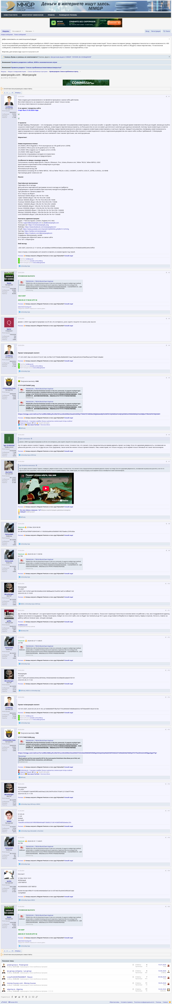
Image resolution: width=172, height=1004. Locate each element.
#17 (169, 811)
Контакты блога (45, 425)
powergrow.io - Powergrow (17, 965)
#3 (169, 318)
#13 (169, 670)
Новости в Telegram (26, 423)
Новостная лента (11, 15)
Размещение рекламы (68, 15)
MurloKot (9, 472)
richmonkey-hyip (9, 388)
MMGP (5, 1002)
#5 (169, 378)
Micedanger (9, 594)
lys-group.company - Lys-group (19, 971)
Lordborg (5, 78)
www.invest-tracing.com (24, 307)
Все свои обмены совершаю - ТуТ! (30, 510)
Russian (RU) (14, 1002)
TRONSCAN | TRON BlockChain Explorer (39, 281)
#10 (169, 583)
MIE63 (9, 821)
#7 (169, 461)
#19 (169, 870)
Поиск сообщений (20, 34)
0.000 (14, 339)
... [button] (9, 92)
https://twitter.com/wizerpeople (35, 231)
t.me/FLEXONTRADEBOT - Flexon (20, 977)
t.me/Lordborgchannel (39, 262)
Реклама (20, 256)
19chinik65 (9, 534)
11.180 (14, 117)
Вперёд (17, 92)
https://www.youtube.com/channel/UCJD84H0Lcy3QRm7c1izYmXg (46, 229)
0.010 (14, 456)
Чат (35, 423)
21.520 (14, 891)
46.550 (14, 293)
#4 (169, 345)
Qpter (9, 329)
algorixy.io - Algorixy (15, 989)
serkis (9, 881)
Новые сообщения (7, 34)
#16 (169, 784)
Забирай (23, 512)
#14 (169, 697)
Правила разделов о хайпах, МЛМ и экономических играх (34, 62)
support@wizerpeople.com (32, 223)
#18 (169, 837)
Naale (9, 283)
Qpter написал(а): (24, 439)
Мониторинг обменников (32, 15)
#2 (169, 272)
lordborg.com (29, 259)
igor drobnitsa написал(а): (27, 465)
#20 (169, 906)
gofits (9, 621)
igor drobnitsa (9, 445)
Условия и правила (127, 1002)
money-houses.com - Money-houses (21, 983)
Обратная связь (114, 1002)
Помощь (158, 1002)
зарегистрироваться (30, 52)
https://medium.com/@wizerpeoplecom (38, 233)
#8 (169, 524)
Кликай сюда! (68, 256)
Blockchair (22, 756)
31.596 (14, 482)
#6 (169, 435)
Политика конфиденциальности (144, 1002)
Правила (51, 15)
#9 (169, 550)
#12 (169, 637)
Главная (165, 1002)
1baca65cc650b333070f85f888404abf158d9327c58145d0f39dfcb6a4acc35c (44, 822)
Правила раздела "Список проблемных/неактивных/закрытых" (36, 67)
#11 (169, 610)
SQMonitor (163, 991)
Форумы (5, 31)
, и (30, 604)
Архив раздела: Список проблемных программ (33, 967)
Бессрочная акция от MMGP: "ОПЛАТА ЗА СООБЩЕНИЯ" (71, 57)
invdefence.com (22, 625)
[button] (22, 31)
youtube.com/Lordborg (36, 261)
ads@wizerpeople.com (51, 223)
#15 (169, 729)
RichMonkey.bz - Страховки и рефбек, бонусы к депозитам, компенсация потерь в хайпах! (46, 421)
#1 (169, 96)
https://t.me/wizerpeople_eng (38, 225)
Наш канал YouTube (33, 425)
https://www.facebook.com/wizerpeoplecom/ (40, 227)
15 (12, 92)
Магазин (29, 31)
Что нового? (16, 31)
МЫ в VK (22, 425)
